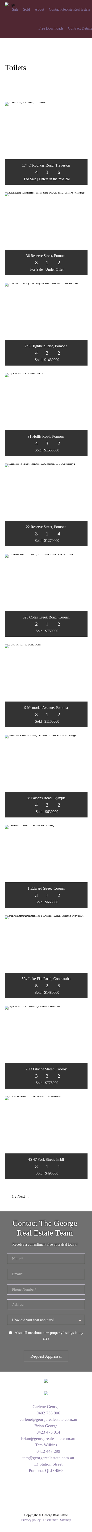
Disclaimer (50, 1520)
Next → (23, 1196)
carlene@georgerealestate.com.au (47, 1419)
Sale (15, 9)
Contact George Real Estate (69, 9)
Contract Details (80, 28)
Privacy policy (31, 1520)
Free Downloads (50, 28)
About (39, 9)
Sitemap (65, 1520)
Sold (26, 9)
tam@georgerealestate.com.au (47, 1457)
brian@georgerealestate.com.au (47, 1438)
